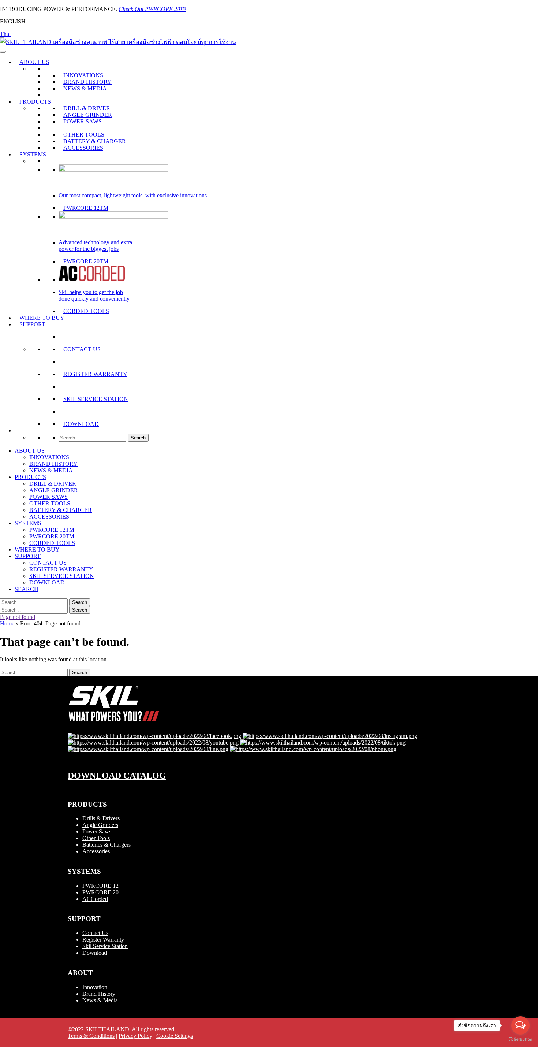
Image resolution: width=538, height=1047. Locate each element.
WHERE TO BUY (41, 318)
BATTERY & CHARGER (94, 141)
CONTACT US (82, 349)
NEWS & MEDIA (85, 88)
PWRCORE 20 (100, 892)
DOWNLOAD (81, 424)
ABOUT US (34, 62)
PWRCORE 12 (100, 886)
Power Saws (96, 831)
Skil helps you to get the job (91, 292)
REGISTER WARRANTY (95, 374)
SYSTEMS (32, 154)
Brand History (98, 994)
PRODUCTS (35, 102)
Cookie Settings (174, 1036)
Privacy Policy (135, 1036)
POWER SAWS (82, 121)
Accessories (96, 851)
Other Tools (96, 838)
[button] (19, 430)
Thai (5, 34)
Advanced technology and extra (95, 242)
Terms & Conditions (91, 1036)
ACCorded (95, 899)
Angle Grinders (100, 825)
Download (94, 953)
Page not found (17, 617)
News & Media (100, 1000)
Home (7, 623)
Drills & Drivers (101, 818)
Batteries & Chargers (106, 845)
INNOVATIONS (83, 75)
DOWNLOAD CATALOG (117, 775)
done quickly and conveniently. (95, 299)
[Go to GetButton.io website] (520, 1039)
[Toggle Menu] (3, 52)
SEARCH (26, 589)
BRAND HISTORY (87, 82)
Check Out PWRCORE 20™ (152, 9)
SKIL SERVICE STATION (95, 399)
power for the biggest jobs (89, 249)
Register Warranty (103, 939)
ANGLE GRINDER (87, 115)
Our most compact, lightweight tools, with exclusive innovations (133, 195)
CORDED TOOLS (86, 311)
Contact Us (95, 933)
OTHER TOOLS (83, 134)
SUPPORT (32, 324)
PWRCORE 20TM (85, 261)
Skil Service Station (105, 946)
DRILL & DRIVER (86, 108)
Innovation (94, 987)
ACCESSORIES (83, 148)
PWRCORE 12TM (85, 208)
